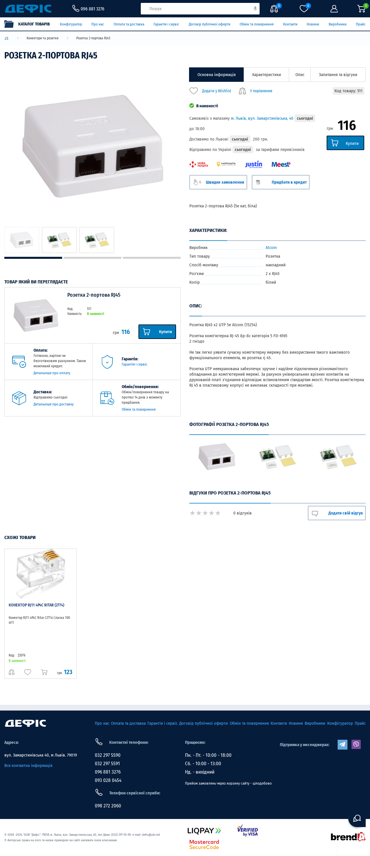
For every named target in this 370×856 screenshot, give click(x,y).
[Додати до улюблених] (27, 672)
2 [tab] (92, 258)
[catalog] (30, 24)
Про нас (97, 24)
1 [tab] (33, 258)
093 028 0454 (108, 780)
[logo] (6, 38)
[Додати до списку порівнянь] (11, 672)
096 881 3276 (108, 772)
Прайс (361, 24)
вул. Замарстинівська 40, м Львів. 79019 (40, 755)
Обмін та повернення (256, 24)
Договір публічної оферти (209, 24)
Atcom (271, 247)
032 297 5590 (108, 755)
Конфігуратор (71, 24)
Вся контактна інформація (28, 765)
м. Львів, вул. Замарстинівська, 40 (262, 118)
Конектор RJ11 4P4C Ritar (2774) (36, 605)
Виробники (338, 24)
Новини (313, 24)
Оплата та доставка (129, 24)
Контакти (290, 24)
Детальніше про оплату (52, 373)
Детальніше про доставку (54, 404)
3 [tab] (152, 258)
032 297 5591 (107, 763)
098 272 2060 (108, 806)
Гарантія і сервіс (166, 24)
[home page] (25, 723)
